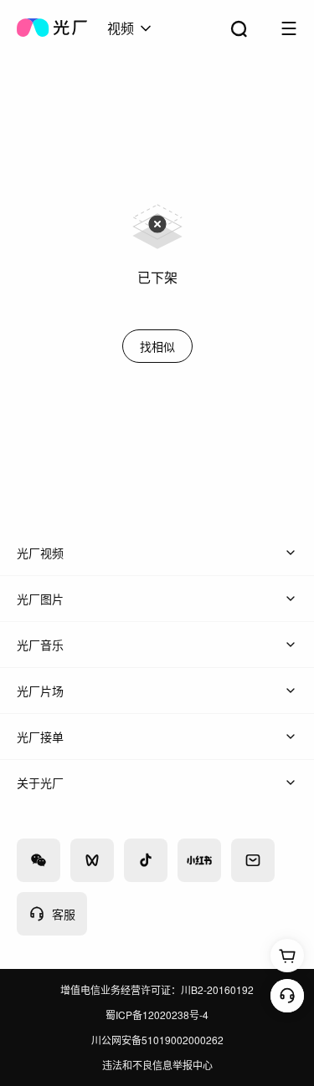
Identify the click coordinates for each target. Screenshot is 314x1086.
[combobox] (130, 28)
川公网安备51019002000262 (157, 1039)
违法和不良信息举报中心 (157, 1065)
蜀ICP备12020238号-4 (157, 1014)
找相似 (157, 346)
